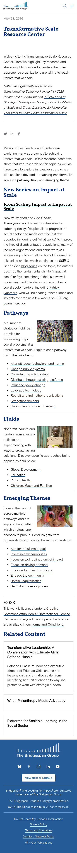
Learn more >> (14, 303)
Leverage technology (26, 390)
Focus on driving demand (29, 565)
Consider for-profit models (29, 374)
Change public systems (28, 369)
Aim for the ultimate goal (28, 549)
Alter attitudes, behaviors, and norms (37, 363)
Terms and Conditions (47, 624)
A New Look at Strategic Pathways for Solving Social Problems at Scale (37, 102)
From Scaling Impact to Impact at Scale (38, 207)
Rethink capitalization (26, 581)
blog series (29, 266)
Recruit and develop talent (30, 586)
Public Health (20, 480)
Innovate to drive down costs (31, 570)
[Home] (15, 6)
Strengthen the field (25, 401)
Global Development (25, 469)
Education (18, 475)
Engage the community (27, 575)
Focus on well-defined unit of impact (37, 559)
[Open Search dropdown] (65, 6)
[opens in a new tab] (19, 767)
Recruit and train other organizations (37, 395)
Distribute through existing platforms (37, 380)
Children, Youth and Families (31, 485)
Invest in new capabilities (29, 554)
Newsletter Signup (38, 778)
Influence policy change (28, 385)
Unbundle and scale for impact (33, 406)
